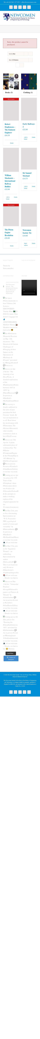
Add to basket (25, 138)
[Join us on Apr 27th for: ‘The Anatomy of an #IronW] (10, 385)
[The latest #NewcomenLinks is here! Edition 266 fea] (10, 314)
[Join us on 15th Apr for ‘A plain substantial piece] (10, 455)
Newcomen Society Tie (27, 231)
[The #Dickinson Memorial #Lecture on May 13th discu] (10, 349)
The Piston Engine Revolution (9, 232)
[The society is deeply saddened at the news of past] (10, 420)
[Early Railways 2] (29, 109)
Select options (26, 244)
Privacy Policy (28, 675)
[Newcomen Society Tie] (29, 215)
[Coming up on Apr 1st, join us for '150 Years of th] (10, 491)
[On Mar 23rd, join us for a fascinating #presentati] (10, 526)
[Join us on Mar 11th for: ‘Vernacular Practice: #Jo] (10, 597)
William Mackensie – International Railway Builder (10, 181)
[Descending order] (31, 54)
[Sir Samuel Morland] (29, 159)
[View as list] (22, 65)
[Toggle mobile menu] (36, 22)
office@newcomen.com (28, 2)
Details (11, 143)
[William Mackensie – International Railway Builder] (11, 160)
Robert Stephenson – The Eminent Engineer (10, 128)
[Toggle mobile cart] (32, 22)
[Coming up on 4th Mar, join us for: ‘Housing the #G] (10, 633)
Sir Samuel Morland (27, 174)
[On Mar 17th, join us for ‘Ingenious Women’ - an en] (10, 562)
